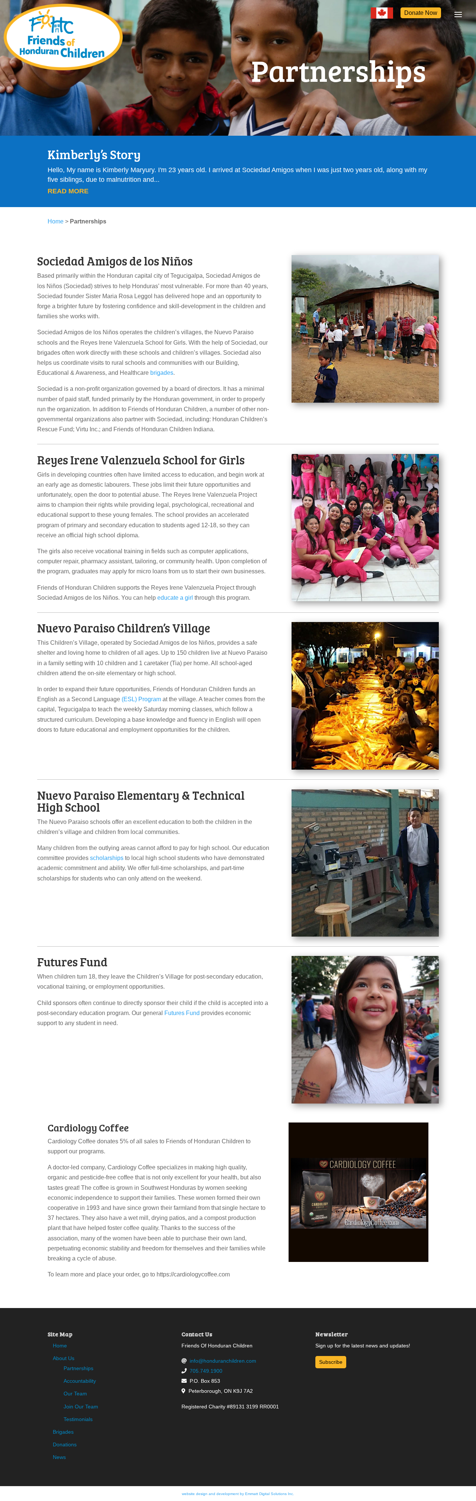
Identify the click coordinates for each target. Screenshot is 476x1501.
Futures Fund (182, 1013)
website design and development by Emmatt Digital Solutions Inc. (238, 1494)
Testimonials (78, 1419)
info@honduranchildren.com (223, 1361)
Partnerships (78, 1368)
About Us (63, 1358)
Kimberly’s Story (94, 154)
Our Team (75, 1394)
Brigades (63, 1432)
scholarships (106, 858)
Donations (65, 1444)
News (59, 1457)
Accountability (80, 1381)
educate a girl (175, 598)
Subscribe (330, 1362)
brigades (161, 373)
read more (68, 191)
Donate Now (420, 13)
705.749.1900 (206, 1371)
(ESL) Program (141, 699)
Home (56, 221)
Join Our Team (81, 1407)
